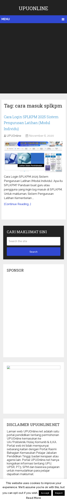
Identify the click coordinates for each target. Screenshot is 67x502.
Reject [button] (59, 493)
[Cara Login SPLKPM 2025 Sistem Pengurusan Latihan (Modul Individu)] (33, 157)
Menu (5, 19)
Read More (33, 498)
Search (33, 251)
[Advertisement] (33, 58)
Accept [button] (45, 493)
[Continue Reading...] (17, 204)
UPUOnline (33, 8)
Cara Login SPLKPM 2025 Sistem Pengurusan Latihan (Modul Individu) (31, 122)
